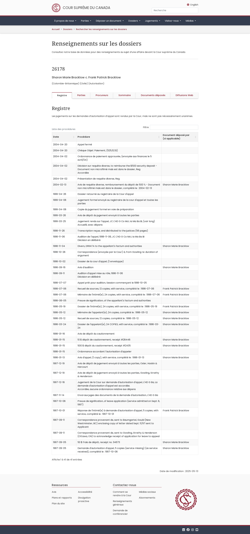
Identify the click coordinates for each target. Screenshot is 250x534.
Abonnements (147, 497)
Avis (54, 492)
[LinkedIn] (183, 530)
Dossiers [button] (133, 20)
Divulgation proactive (84, 499)
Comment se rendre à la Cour (122, 493)
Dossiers (67, 29)
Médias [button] (190, 20)
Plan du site (58, 503)
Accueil (56, 29)
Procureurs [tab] (102, 95)
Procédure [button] (84, 136)
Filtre (146, 127)
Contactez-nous (124, 485)
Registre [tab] (62, 95)
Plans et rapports (62, 497)
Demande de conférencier (120, 512)
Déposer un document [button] (109, 20)
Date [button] (56, 136)
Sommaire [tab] (124, 95)
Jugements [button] (151, 20)
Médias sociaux (147, 492)
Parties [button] (85, 20)
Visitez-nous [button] (172, 20)
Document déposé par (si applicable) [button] (176, 136)
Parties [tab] (81, 95)
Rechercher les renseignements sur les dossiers (101, 29)
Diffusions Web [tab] (184, 95)
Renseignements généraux (122, 503)
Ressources (60, 485)
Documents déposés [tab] (153, 95)
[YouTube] (197, 530)
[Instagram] (192, 530)
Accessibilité (85, 492)
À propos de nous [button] (64, 20)
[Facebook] (188, 530)
